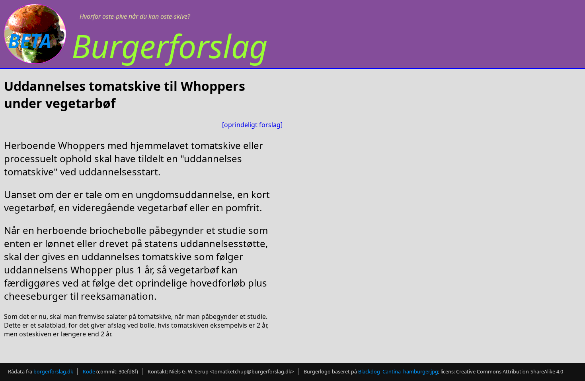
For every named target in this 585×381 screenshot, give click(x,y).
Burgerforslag (169, 45)
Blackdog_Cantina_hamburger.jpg (398, 371)
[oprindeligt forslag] (252, 124)
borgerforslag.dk (53, 371)
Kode (89, 371)
